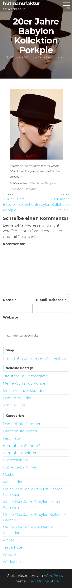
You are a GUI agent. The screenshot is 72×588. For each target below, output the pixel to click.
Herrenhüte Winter (37, 166)
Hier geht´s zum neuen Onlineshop (34, 358)
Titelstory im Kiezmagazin (25, 376)
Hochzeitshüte (15, 460)
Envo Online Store (43, 581)
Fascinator (12, 438)
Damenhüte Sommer (21, 424)
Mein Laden (13, 482)
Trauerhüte (12, 547)
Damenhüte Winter (20, 431)
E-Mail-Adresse (51, 300)
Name (9, 300)
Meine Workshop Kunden (25, 383)
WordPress (53, 576)
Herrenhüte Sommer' (21, 446)
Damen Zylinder (17, 398)
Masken (10, 475)
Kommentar (14, 244)
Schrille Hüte (14, 405)
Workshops (12, 562)
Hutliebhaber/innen (20, 467)
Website (10, 317)
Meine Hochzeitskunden (24, 391)
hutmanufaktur (21, 3)
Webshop (16, 177)
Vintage (31, 189)
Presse (8, 540)
